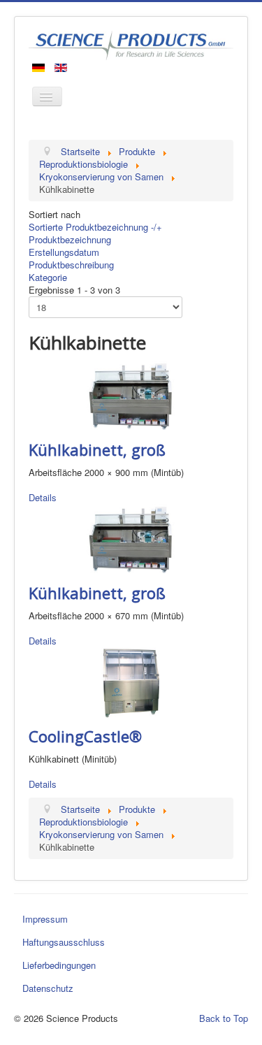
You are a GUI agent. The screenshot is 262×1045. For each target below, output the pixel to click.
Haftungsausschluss (63, 942)
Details (43, 497)
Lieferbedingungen (59, 965)
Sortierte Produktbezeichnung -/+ (95, 226)
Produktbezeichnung (70, 239)
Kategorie (48, 277)
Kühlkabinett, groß (97, 449)
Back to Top (223, 1018)
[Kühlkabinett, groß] (131, 395)
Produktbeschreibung (71, 264)
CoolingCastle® (85, 736)
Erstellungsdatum (64, 252)
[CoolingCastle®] (131, 682)
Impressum (45, 918)
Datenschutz (47, 988)
